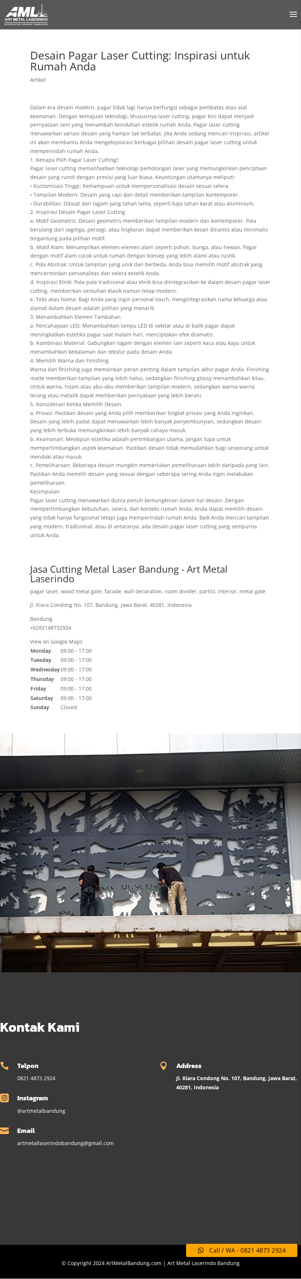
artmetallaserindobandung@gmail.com (65, 1143)
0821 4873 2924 (36, 1078)
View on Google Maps (56, 641)
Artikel (38, 79)
